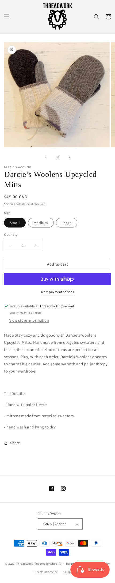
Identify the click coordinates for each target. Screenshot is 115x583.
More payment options (57, 292)
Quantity (10, 234)
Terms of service (46, 572)
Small (15, 222)
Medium (41, 222)
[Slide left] (46, 157)
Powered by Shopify (47, 563)
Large (67, 222)
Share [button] (15, 442)
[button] (7, 17)
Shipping (9, 204)
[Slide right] (69, 157)
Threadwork (24, 563)
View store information (29, 320)
